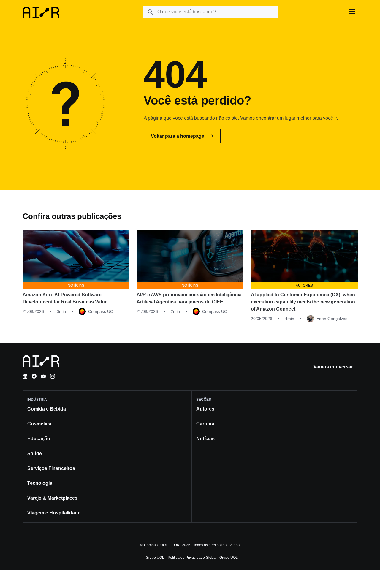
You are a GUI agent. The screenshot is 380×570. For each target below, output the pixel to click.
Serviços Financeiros (51, 468)
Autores (205, 408)
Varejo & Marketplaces (52, 498)
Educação (38, 438)
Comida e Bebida (46, 408)
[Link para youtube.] (43, 376)
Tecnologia (39, 483)
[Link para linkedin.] (25, 376)
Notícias (205, 438)
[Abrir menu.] (352, 12)
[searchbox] (210, 12)
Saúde (34, 453)
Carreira (205, 423)
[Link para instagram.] (52, 376)
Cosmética (39, 423)
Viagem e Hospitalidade (53, 512)
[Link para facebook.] (34, 376)
